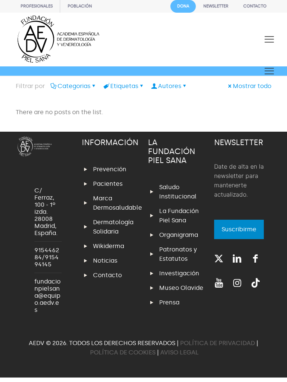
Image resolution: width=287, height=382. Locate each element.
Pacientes (108, 183)
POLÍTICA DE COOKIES (122, 352)
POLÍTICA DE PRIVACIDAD (218, 343)
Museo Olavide (181, 287)
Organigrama (178, 234)
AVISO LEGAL (179, 352)
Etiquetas (124, 86)
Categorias (74, 86)
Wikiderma (108, 246)
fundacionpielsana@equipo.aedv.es (47, 295)
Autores (169, 86)
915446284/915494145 (46, 257)
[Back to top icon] (251, 367)
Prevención (109, 169)
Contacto (107, 275)
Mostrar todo (252, 86)
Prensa (169, 302)
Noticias (105, 260)
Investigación (179, 273)
